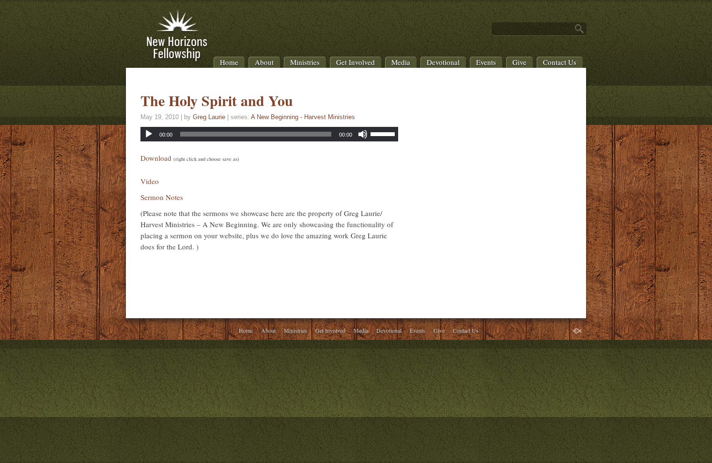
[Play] (149, 134)
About (264, 62)
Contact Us (559, 62)
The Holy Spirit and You (216, 100)
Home (229, 62)
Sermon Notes (161, 197)
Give (519, 62)
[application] (269, 134)
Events (486, 62)
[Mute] (363, 134)
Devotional (443, 62)
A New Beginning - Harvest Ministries (303, 117)
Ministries (305, 62)
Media (400, 62)
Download (155, 158)
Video (149, 181)
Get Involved (355, 62)
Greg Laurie (209, 117)
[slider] (384, 133)
